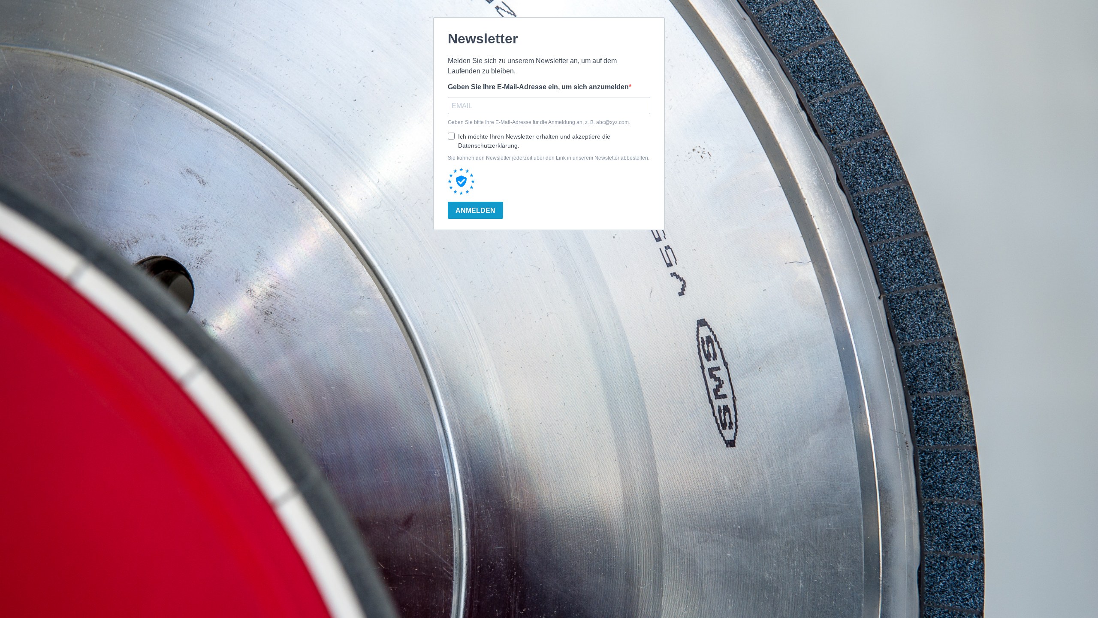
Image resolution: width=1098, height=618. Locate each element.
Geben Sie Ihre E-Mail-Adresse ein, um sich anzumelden (538, 87)
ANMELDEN (475, 210)
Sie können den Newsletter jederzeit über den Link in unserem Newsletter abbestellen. (548, 158)
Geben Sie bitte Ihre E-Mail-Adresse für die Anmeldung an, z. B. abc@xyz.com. (539, 122)
